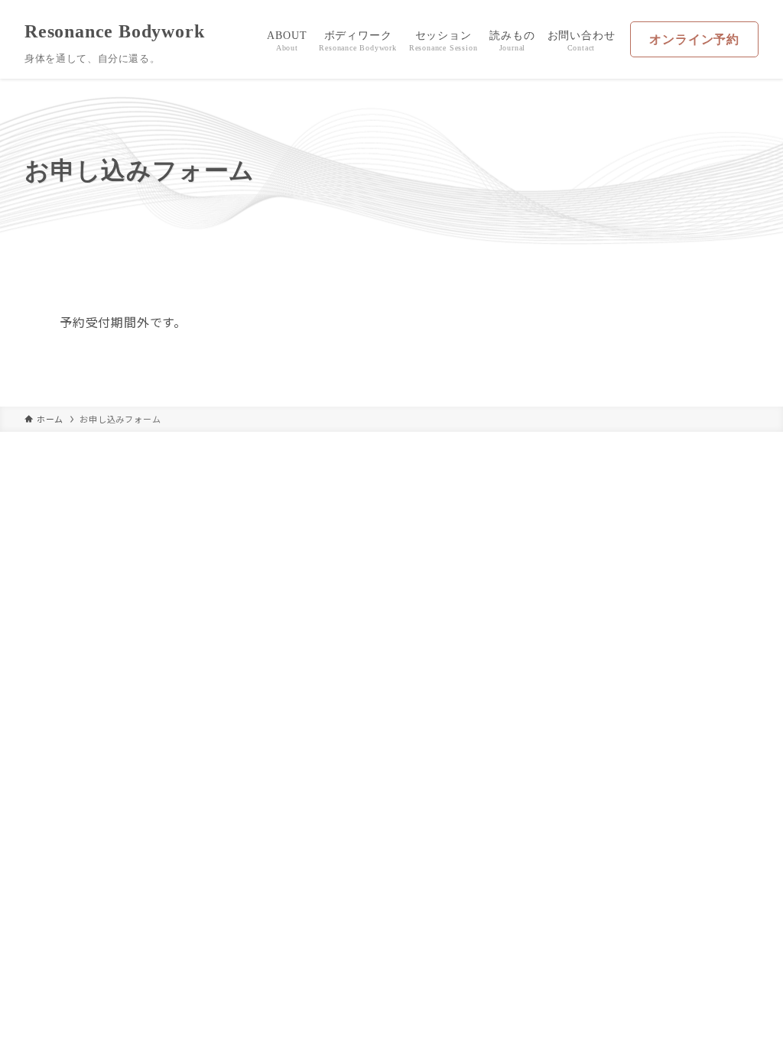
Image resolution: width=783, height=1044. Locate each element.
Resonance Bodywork (114, 31)
